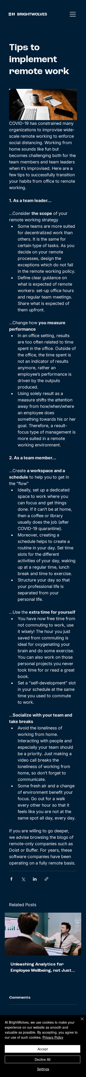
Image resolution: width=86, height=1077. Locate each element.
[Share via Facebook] (11, 879)
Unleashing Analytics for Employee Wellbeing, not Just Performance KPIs (41, 968)
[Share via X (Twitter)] (23, 879)
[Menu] (73, 14)
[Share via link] (46, 879)
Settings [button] (43, 1069)
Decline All (42, 1059)
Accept (43, 1049)
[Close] (79, 1021)
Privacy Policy (53, 1037)
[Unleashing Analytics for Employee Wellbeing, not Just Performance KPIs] (43, 934)
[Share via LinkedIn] (34, 879)
